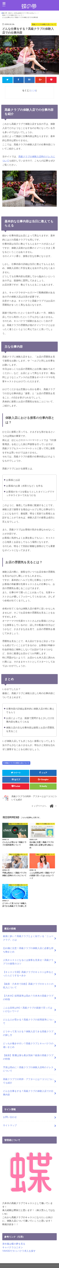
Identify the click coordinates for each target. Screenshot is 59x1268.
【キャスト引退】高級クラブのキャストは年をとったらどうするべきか (28, 974)
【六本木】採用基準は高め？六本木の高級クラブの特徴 (28, 997)
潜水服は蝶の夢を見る (13, 1243)
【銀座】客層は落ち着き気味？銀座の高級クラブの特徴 (28, 1057)
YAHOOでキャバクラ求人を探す (19, 1251)
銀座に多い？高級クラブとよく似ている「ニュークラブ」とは (28, 938)
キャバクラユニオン (12, 1247)
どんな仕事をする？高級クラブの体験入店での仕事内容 (28, 1093)
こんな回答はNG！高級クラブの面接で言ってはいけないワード (27, 1009)
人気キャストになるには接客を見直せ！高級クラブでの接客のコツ (28, 962)
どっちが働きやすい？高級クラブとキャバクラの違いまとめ (28, 1045)
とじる (33, 90)
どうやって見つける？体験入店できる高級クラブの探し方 (28, 1033)
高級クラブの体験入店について (17, 763)
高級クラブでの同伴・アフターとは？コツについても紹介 (28, 1081)
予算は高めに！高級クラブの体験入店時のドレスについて (28, 1069)
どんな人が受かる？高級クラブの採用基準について (28, 1021)
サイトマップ (10, 1125)
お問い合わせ (10, 1117)
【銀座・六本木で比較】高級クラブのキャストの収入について (28, 986)
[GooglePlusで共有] (40, 80)
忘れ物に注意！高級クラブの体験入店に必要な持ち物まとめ (28, 950)
